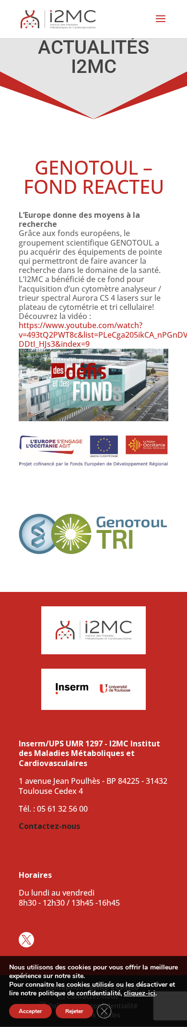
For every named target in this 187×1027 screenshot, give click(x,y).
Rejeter (74, 1011)
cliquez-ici (139, 993)
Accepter (30, 1011)
